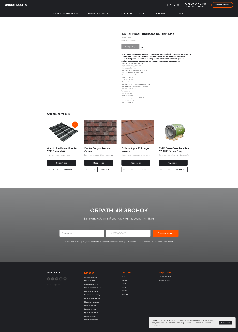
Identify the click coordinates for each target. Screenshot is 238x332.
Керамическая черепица (92, 288)
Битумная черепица (91, 291)
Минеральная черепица (92, 298)
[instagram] (60, 278)
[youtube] (65, 278)
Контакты (124, 294)
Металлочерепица (90, 305)
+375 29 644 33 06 (196, 3)
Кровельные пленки (91, 312)
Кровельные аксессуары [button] (133, 14)
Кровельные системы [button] (99, 14)
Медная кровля (89, 281)
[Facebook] (167, 4)
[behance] (56, 278)
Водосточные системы (91, 320)
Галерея (124, 291)
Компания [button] (161, 14)
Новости (124, 280)
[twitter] (52, 278)
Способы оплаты (164, 280)
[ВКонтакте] (171, 4)
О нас (123, 276)
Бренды (181, 14)
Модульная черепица (91, 302)
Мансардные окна (90, 316)
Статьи (123, 287)
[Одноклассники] (174, 4)
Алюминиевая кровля (91, 284)
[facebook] (48, 278)
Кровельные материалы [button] (65, 14)
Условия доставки (165, 276)
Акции (123, 284)
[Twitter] (178, 4)
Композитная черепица (92, 295)
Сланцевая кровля (90, 277)
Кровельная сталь (90, 309)
